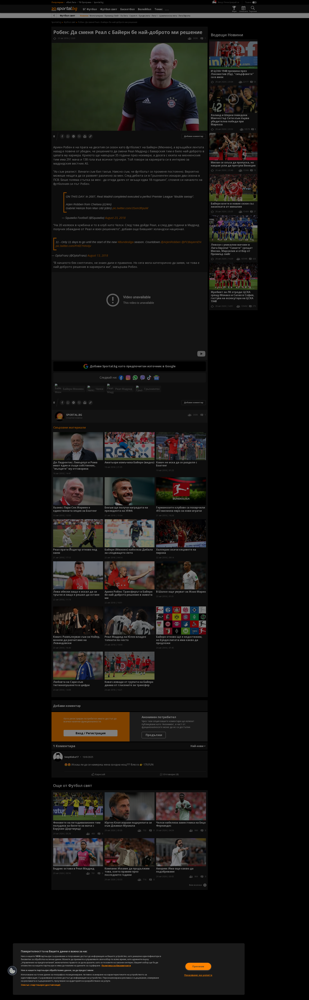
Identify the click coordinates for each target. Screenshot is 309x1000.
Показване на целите (198, 975)
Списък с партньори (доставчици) (40, 984)
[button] (12, 971)
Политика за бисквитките (116, 965)
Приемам (198, 966)
